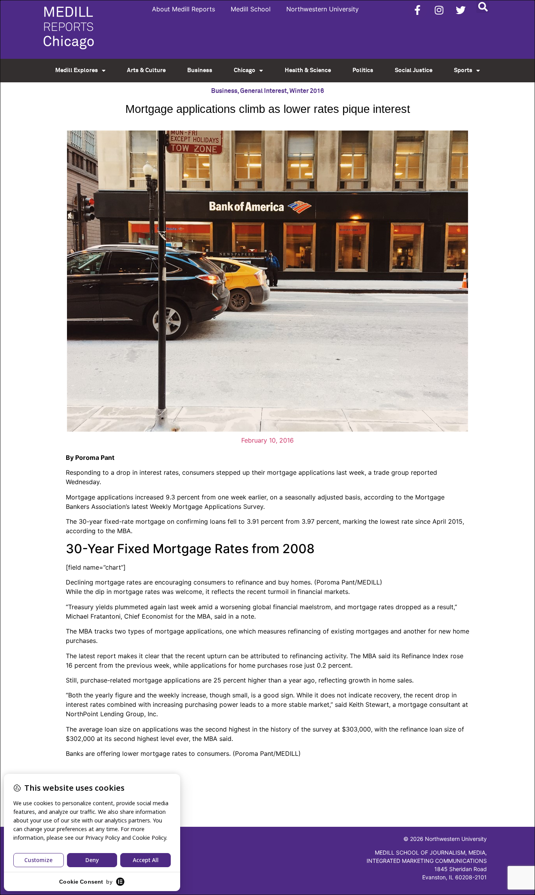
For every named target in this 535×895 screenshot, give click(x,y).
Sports (463, 70)
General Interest (263, 91)
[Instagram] (439, 10)
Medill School (251, 9)
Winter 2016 (306, 91)
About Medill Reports (183, 9)
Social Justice (413, 70)
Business (199, 70)
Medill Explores (76, 70)
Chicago (244, 70)
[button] (482, 6)
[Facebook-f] (417, 10)
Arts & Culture (146, 70)
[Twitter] (460, 10)
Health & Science (308, 70)
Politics (362, 70)
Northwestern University (322, 9)
